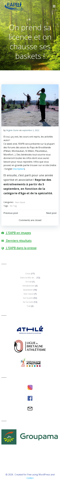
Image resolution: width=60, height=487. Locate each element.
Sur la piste (28, 298)
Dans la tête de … (28, 277)
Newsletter (28, 289)
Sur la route (28, 302)
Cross (28, 273)
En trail (29, 281)
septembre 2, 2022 (30, 130)
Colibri (30, 478)
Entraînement (28, 285)
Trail (29, 306)
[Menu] (54, 6)
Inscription (18, 168)
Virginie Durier (12, 130)
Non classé (20, 202)
